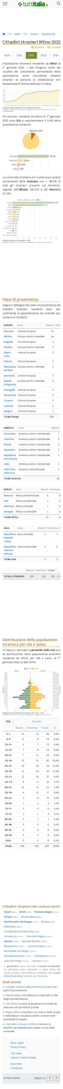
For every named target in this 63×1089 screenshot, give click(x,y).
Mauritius (9, 506)
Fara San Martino (34, 941)
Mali (6, 500)
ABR (17, 34)
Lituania (8, 400)
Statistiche (48, 34)
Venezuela (9, 433)
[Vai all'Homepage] (33, 3)
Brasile (7, 444)
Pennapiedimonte (17, 955)
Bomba (48, 921)
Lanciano (40, 960)
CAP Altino (11, 1003)
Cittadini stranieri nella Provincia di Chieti (28, 986)
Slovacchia (10, 395)
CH (25, 34)
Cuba (6, 463)
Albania (8, 336)
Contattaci (17, 1068)
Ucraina (8, 347)
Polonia (8, 361)
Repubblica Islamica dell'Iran (10, 550)
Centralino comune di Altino (21, 1024)
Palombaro (13, 926)
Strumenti (16, 1063)
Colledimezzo (45, 955)
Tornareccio (13, 936)
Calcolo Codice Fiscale (23, 1057)
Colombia (9, 439)
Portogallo (9, 389)
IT (10, 34)
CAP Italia (16, 1053)
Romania (9, 331)
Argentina (9, 449)
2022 (31, 55)
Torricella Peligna (39, 936)
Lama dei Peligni (16, 960)
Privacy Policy (18, 1047)
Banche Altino (13, 995)
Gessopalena (31, 916)
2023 (44, 55)
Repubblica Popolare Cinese (10, 538)
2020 (7, 55)
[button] (58, 4)
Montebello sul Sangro (20, 951)
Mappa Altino (13, 1012)
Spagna (8, 411)
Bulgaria (8, 341)
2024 (56, 55)
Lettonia (8, 405)
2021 (19, 55)
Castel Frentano (39, 946)
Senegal (8, 511)
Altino (34, 34)
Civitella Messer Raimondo (22, 931)
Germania (9, 375)
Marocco (8, 495)
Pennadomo (14, 946)
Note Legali (17, 1042)
